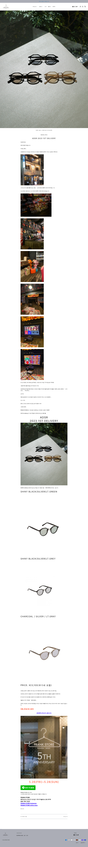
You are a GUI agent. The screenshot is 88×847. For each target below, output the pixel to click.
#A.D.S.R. (22, 808)
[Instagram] (74, 6)
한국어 (77, 842)
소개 (45, 6)
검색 (25, 835)
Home (37, 130)
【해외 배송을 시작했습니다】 (44, 1)
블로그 (49, 6)
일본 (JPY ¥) (83, 842)
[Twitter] (76, 6)
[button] (83, 6)
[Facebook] (73, 6)
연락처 (54, 6)
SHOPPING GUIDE (19, 835)
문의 (27, 835)
